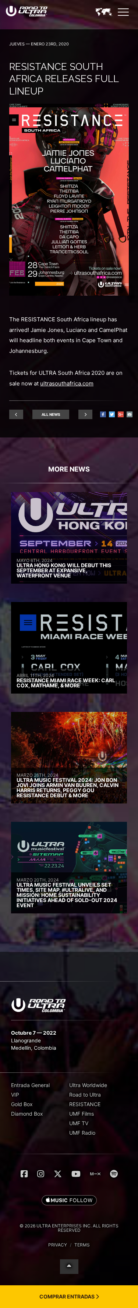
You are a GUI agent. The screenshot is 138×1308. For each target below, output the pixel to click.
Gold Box (22, 1104)
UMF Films (81, 1114)
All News (51, 414)
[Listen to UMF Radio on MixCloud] (95, 1173)
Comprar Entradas (67, 1296)
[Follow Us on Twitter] (58, 1173)
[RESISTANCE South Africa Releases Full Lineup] (69, 293)
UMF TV (78, 1123)
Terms (82, 1245)
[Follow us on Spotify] (113, 1173)
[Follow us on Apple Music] (69, 1200)
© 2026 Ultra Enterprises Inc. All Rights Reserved (69, 1228)
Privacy (57, 1245)
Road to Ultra (85, 1094)
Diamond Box (27, 1114)
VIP (15, 1094)
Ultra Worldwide (88, 1085)
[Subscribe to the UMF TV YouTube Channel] (76, 1173)
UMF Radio (82, 1133)
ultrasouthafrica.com (66, 383)
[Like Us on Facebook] (24, 1173)
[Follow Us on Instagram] (40, 1173)
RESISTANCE (84, 1104)
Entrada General (30, 1085)
